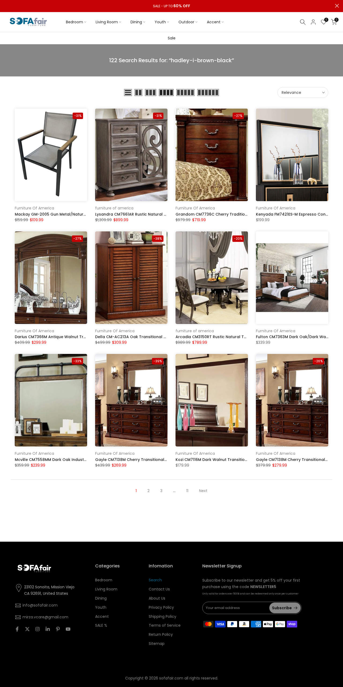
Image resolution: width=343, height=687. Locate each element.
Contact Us (159, 589)
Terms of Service (165, 625)
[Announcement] (171, 6)
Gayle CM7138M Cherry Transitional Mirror (136, 459)
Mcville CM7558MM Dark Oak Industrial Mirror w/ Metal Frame (74, 459)
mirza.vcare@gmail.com (45, 617)
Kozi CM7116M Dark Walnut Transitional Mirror (219, 459)
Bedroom (74, 22)
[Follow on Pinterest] (57, 629)
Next (203, 490)
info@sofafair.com (40, 605)
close (6, 6)
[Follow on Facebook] (17, 629)
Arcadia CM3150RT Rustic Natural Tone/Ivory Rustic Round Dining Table (245, 336)
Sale (172, 38)
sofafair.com (171, 678)
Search (155, 580)
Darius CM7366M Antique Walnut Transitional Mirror (65, 336)
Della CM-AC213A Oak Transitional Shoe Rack (139, 336)
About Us (157, 598)
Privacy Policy (161, 607)
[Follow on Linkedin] (47, 629)
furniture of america (114, 208)
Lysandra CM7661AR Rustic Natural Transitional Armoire (149, 214)
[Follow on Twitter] (27, 629)
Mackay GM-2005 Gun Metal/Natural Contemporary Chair (72, 214)
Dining (136, 22)
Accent (214, 22)
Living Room (107, 22)
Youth (160, 22)
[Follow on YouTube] (68, 629)
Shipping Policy (162, 616)
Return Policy (161, 634)
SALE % (101, 625)
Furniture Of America (34, 208)
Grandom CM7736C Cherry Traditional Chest (220, 214)
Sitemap (157, 643)
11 (187, 490)
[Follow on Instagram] (37, 629)
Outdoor (186, 22)
